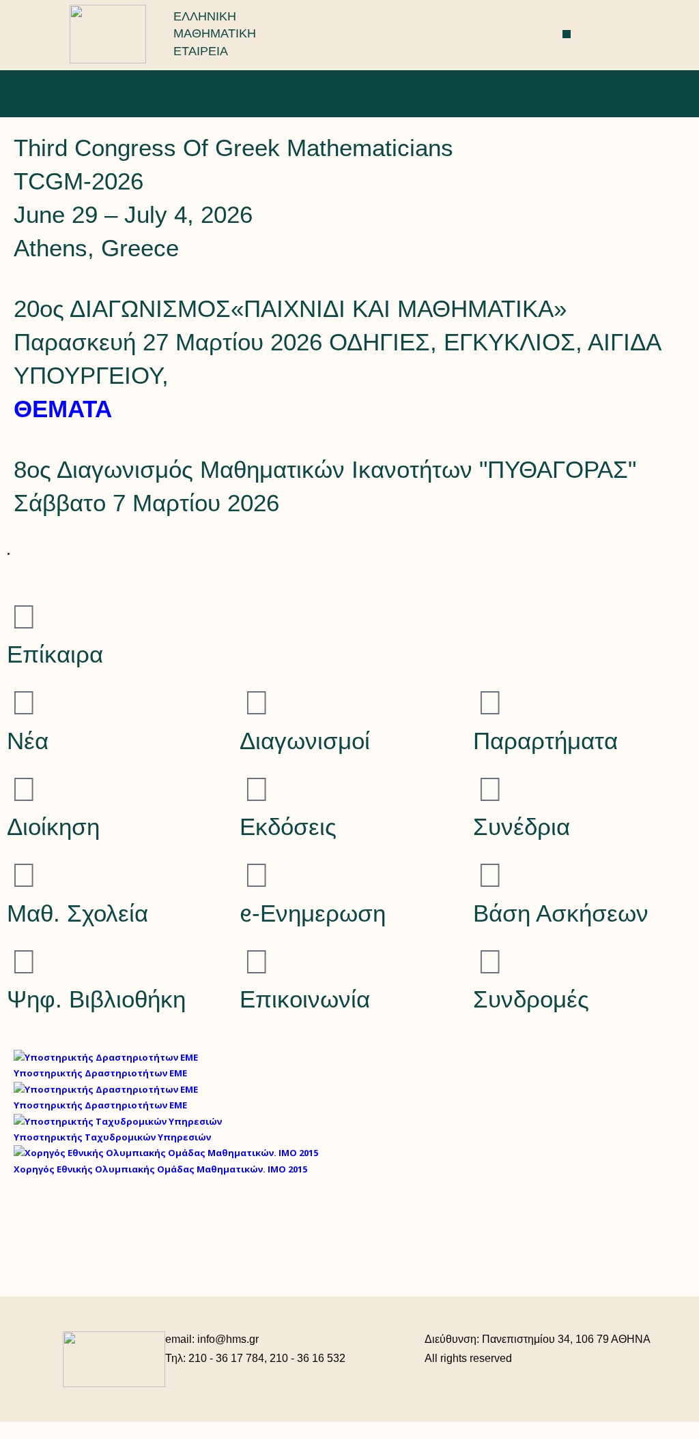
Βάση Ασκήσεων (560, 913)
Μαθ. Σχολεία (77, 913)
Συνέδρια (521, 826)
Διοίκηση (53, 826)
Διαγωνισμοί (305, 740)
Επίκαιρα (55, 654)
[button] (566, 34)
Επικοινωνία (305, 999)
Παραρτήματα (545, 740)
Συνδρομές (531, 999)
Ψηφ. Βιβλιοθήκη (96, 999)
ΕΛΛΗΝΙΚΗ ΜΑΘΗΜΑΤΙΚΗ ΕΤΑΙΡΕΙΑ (214, 33)
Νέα (27, 740)
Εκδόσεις (288, 826)
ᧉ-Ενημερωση (313, 913)
